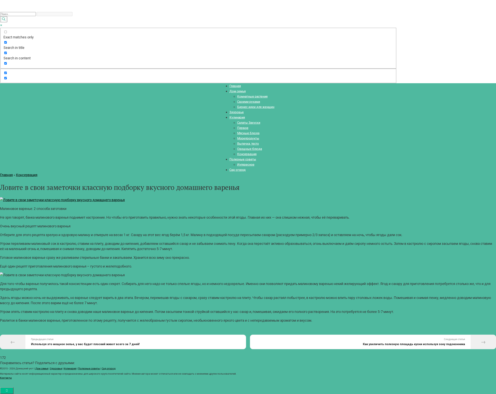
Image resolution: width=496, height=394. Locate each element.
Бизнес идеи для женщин (255, 107)
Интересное (245, 164)
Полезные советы (242, 159)
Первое (242, 128)
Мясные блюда (248, 133)
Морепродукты (248, 138)
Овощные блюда (249, 149)
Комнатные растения (252, 96)
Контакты (6, 377)
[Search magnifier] (3, 19)
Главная (235, 86)
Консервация (247, 154)
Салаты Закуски (248, 123)
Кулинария (237, 117)
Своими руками (248, 102)
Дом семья (237, 91)
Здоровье (236, 112)
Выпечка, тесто (248, 143)
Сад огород (237, 170)
